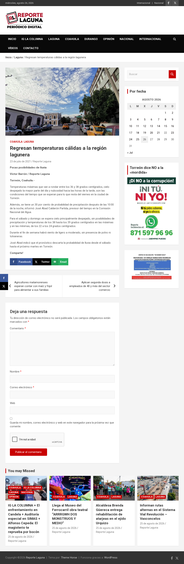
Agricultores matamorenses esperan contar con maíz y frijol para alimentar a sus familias (33, 286)
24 (130, 139)
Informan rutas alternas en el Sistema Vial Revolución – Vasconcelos (157, 512)
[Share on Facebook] (4, 278)
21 (158, 132)
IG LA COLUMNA (32, 39)
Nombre (15, 371)
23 (172, 132)
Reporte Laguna (42, 161)
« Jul (130, 152)
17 (130, 132)
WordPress (110, 557)
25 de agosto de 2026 (20, 536)
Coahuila (72, 39)
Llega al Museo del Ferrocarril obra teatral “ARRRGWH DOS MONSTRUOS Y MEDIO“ (70, 514)
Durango (91, 39)
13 (151, 126)
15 (165, 126)
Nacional (159, 3)
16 (172, 126)
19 (144, 132)
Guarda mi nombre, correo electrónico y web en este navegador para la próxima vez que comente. (62, 424)
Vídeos (13, 48)
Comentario (18, 328)
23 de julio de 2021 (20, 161)
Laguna (54, 39)
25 (137, 139)
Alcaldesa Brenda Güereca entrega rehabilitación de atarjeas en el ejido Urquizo (111, 514)
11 (137, 126)
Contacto (30, 48)
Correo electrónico (22, 387)
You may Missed (21, 471)
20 (151, 132)
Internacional (143, 3)
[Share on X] (4, 286)
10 (130, 126)
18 (137, 132)
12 (144, 126)
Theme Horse (69, 557)
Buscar (172, 74)
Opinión (108, 39)
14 (158, 126)
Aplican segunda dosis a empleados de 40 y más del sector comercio (89, 286)
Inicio (12, 39)
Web (12, 403)
